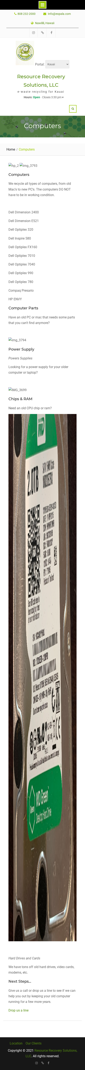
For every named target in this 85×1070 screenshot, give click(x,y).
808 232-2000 (26, 14)
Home (10, 149)
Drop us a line (18, 1010)
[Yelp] (42, 1063)
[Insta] (36, 1063)
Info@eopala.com (59, 14)
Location (16, 1043)
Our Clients (33, 1043)
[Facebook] (48, 1063)
